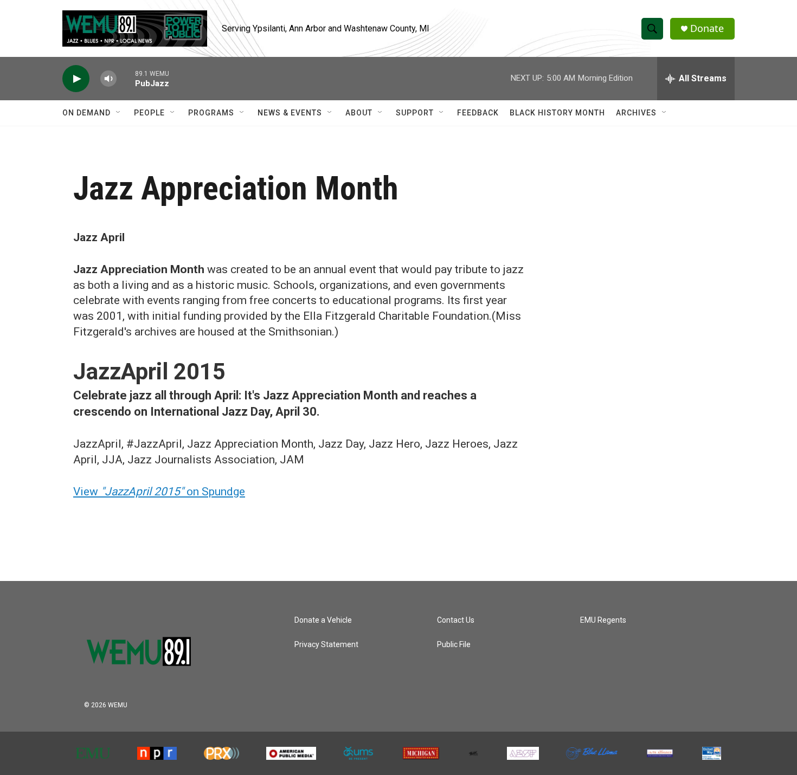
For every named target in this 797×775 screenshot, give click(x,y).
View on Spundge (159, 491)
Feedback (478, 112)
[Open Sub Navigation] (118, 112)
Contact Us (455, 620)
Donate (707, 28)
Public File (454, 645)
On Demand (86, 112)
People (149, 112)
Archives (636, 112)
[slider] (125, 78)
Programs (211, 112)
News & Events (290, 112)
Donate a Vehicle (323, 620)
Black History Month (557, 112)
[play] (76, 79)
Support (415, 112)
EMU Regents (603, 620)
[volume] (108, 79)
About (358, 112)
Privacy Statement (326, 645)
